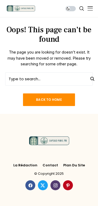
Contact (50, 165)
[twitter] (43, 185)
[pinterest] (68, 185)
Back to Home (49, 99)
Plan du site (74, 165)
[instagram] (55, 185)
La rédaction (25, 165)
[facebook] (30, 185)
